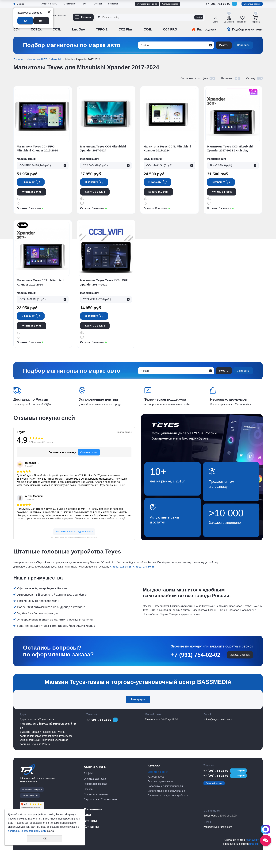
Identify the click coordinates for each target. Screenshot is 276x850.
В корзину (28, 182)
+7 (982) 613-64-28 (120, 566)
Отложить (18, 203)
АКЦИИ (88, 773)
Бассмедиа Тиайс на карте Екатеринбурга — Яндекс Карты (74, 537)
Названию (227, 78)
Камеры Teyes (156, 776)
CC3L (57, 29)
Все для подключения (160, 781)
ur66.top (254, 843)
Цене (205, 78)
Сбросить (243, 45)
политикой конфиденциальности (27, 831)
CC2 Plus (126, 29)
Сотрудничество (170, 4)
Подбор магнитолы (247, 29)
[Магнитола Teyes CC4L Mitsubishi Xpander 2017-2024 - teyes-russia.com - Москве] (169, 115)
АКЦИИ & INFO (49, 3)
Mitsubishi (56, 59)
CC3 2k (36, 29)
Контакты (113, 3)
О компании (70, 3)
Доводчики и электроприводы (165, 786)
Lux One (78, 29)
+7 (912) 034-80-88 (143, 566)
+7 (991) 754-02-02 (218, 3)
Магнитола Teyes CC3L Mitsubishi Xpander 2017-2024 (40, 282)
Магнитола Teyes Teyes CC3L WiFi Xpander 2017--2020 (104, 282)
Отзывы (46, 26)
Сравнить (18, 198)
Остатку (251, 78)
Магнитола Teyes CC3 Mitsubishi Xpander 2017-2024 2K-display (230, 148)
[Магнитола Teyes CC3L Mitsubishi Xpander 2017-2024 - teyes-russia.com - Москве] (42, 249)
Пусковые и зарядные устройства (168, 795)
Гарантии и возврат (95, 783)
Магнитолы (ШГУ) (37, 59)
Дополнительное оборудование (166, 791)
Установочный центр (147, 4)
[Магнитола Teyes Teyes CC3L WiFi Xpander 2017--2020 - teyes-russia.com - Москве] (106, 249)
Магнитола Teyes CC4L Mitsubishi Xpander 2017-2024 (167, 148)
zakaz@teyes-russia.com (217, 719)
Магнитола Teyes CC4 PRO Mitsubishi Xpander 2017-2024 (37, 148)
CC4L (148, 29)
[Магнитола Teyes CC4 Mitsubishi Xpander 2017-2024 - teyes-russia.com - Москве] (106, 115)
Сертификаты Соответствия (57, 34)
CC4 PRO (170, 29)
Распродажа (206, 29)
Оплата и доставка (95, 778)
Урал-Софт (252, 840)
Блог (85, 3)
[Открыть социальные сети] (265, 840)
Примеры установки (96, 794)
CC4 (16, 29)
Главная (18, 59)
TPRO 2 (101, 29)
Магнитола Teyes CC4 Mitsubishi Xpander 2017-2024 (103, 148)
